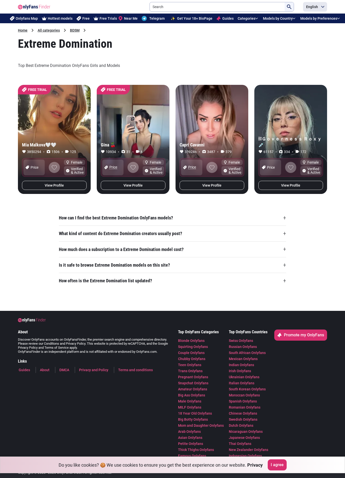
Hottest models (60, 18)
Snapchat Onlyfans (193, 383)
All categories (49, 30)
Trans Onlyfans (190, 371)
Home (23, 30)
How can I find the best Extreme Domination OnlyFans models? (172, 217)
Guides (228, 18)
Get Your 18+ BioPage (191, 18)
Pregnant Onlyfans (193, 377)
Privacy (255, 465)
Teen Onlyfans (189, 365)
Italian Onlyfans (241, 383)
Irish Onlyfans (240, 371)
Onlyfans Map (27, 18)
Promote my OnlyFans (304, 335)
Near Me (131, 18)
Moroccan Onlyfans (244, 395)
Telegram (157, 18)
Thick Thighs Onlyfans (196, 450)
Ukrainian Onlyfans (244, 377)
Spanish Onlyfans (243, 401)
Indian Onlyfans (241, 365)
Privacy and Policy (93, 370)
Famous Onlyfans (192, 456)
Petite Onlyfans (190, 444)
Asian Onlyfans (190, 438)
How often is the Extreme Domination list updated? (172, 280)
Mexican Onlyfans (243, 359)
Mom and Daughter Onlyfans (201, 425)
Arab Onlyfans (189, 432)
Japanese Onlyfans (244, 438)
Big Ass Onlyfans (191, 395)
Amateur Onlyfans (192, 389)
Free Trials (108, 18)
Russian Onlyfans (243, 347)
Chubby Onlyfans (191, 359)
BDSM (75, 30)
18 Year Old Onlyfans (195, 413)
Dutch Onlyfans (241, 425)
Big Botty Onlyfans (193, 419)
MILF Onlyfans (189, 407)
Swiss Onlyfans (241, 341)
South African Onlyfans (247, 353)
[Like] (54, 167)
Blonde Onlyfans (191, 341)
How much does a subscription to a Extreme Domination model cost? (172, 249)
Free (86, 18)
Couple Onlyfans (191, 353)
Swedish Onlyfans (243, 419)
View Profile (54, 185)
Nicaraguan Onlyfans (246, 432)
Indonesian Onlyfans (245, 456)
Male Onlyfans (189, 401)
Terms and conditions (135, 370)
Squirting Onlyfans (193, 347)
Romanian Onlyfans (244, 407)
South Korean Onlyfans (247, 389)
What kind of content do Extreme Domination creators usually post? (172, 233)
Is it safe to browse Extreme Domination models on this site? (172, 265)
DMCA (64, 370)
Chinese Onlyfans (243, 413)
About (45, 370)
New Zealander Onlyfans (248, 450)
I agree (277, 464)
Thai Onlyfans (240, 444)
